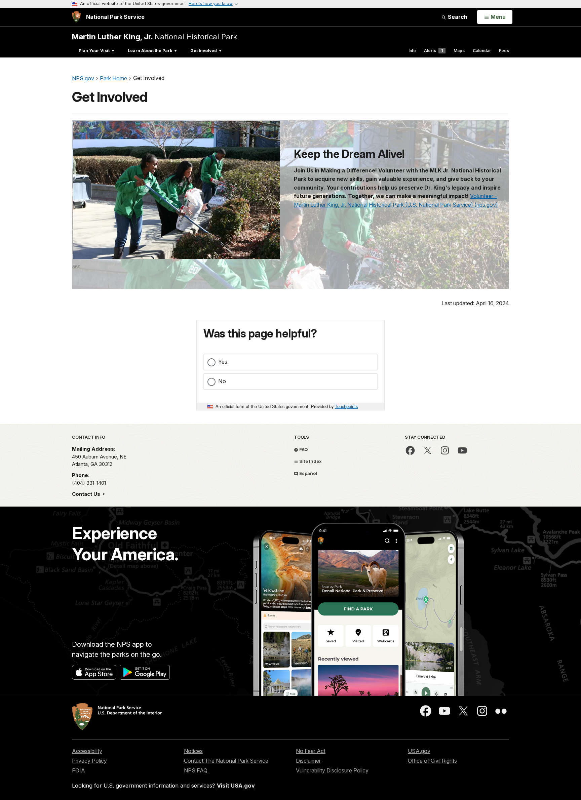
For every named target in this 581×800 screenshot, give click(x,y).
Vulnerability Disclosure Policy (332, 770)
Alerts (433, 50)
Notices (193, 751)
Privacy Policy (89, 760)
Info (412, 50)
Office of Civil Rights (432, 760)
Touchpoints (346, 406)
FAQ (303, 449)
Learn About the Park (150, 50)
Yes (222, 361)
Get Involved (203, 50)
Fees (504, 50)
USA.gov (419, 751)
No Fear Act (310, 751)
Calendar (482, 50)
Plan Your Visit (94, 50)
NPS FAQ (195, 770)
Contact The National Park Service (226, 760)
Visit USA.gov (236, 785)
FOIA (78, 770)
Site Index (310, 461)
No (222, 381)
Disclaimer (308, 760)
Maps (459, 50)
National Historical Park (154, 36)
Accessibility (87, 751)
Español (307, 473)
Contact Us (87, 494)
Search (457, 16)
